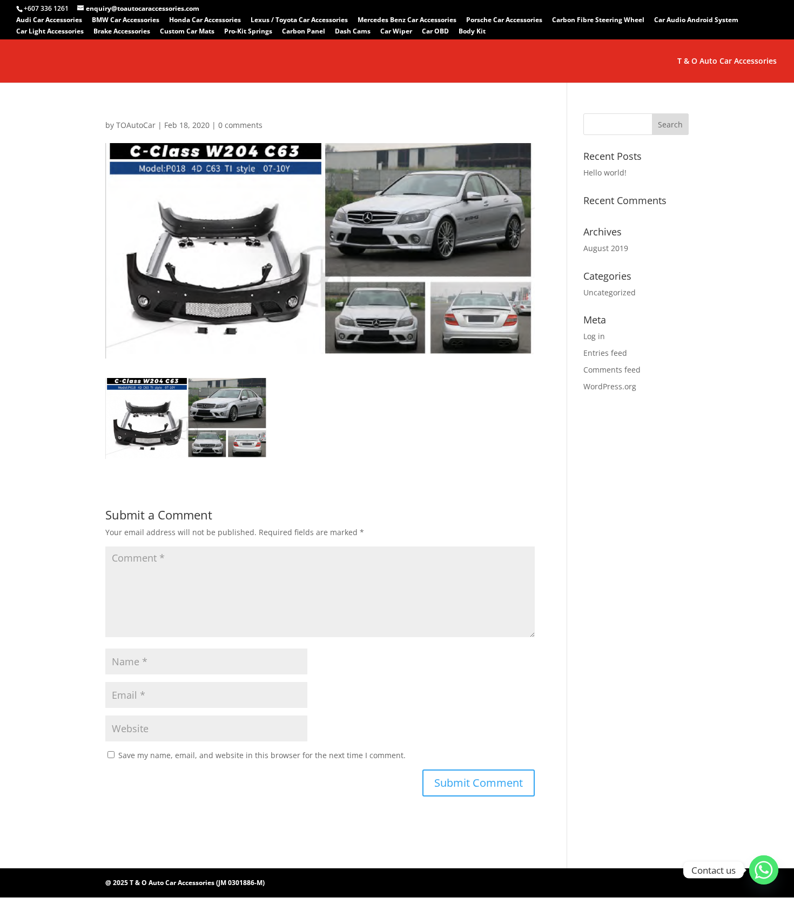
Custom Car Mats (187, 32)
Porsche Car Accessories (504, 20)
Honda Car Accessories (205, 20)
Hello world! (605, 172)
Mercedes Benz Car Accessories (407, 20)
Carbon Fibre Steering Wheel (598, 20)
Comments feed (612, 369)
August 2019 (605, 248)
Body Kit (472, 32)
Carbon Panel (303, 32)
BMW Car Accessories (125, 20)
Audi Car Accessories (49, 20)
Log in (594, 336)
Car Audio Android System (696, 20)
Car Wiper (396, 32)
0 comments (240, 125)
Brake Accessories (121, 32)
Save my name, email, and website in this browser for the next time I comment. (262, 755)
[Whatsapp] (763, 870)
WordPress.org (609, 386)
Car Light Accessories (50, 32)
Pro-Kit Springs (248, 32)
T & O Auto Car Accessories (727, 61)
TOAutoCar (136, 125)
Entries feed (605, 353)
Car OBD (435, 32)
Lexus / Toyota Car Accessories (299, 20)
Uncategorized (609, 292)
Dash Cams (353, 32)
